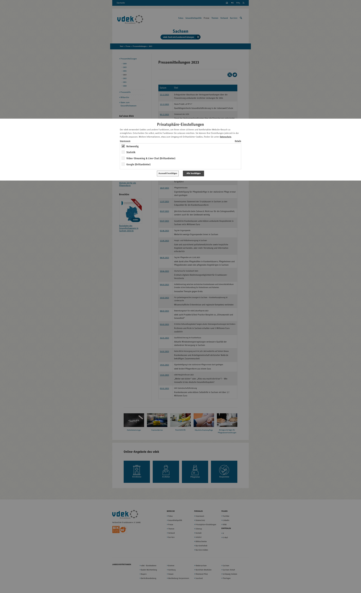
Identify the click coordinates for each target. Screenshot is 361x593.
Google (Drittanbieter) (138, 164)
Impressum (125, 141)
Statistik (131, 152)
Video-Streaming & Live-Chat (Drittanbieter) (150, 158)
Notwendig (132, 146)
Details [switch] (238, 141)
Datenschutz (225, 137)
